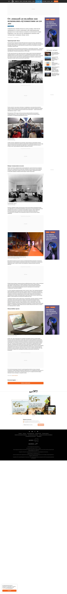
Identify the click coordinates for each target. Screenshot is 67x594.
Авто (52, 1)
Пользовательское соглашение (33, 434)
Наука (48, 1)
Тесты (21, 1)
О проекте (20, 433)
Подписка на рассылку (27, 419)
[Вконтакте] (32, 431)
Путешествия (39, 1)
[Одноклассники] (34, 431)
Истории (44, 1)
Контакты (24, 433)
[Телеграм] (37, 431)
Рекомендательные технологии (31, 436)
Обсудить (17, 37)
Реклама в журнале (45, 433)
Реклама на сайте (38, 433)
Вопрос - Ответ (31, 1)
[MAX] (29, 431)
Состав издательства (30, 433)
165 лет (56, 1)
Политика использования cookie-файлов (45, 434)
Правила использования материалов (21, 434)
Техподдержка (39, 436)
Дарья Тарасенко (15, 375)
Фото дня (25, 1)
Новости (17, 1)
